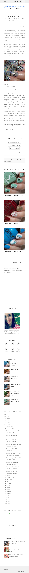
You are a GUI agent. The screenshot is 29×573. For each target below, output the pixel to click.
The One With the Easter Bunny (14, 362)
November (9, 428)
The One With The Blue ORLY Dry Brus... (14, 252)
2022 (6, 414)
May (7, 485)
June (7, 483)
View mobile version (19, 161)
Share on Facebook (15, 142)
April (7, 487)
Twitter (12, 346)
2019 (6, 420)
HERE (5, 333)
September (9, 477)
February (8, 491)
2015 (6, 497)
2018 (6, 422)
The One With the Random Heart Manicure (14, 378)
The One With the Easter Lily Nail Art (14, 370)
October (8, 475)
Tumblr (12, 351)
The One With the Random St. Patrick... (13, 196)
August (8, 479)
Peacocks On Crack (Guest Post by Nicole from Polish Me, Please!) (17, 549)
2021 (6, 416)
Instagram (6, 346)
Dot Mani (15, 152)
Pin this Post (15, 148)
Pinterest (18, 346)
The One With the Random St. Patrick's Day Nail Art (14, 401)
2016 (6, 495)
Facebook (6, 351)
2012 (6, 503)
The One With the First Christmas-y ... (11, 224)
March (8, 489)
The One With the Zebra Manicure (15, 385)
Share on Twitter (15, 145)
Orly (19, 152)
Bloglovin (18, 351)
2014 (6, 499)
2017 (6, 424)
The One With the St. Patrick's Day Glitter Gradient (14, 393)
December (9, 426)
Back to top (21, 571)
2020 (6, 418)
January (8, 493)
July (7, 481)
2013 (6, 501)
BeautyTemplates (11, 567)
